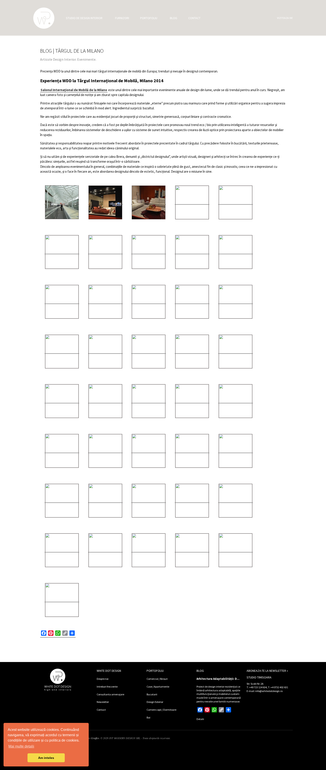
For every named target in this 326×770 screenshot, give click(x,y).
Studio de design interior (84, 18)
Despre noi (102, 678)
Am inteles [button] (46, 758)
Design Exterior (155, 702)
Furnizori (122, 18)
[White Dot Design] (43, 18)
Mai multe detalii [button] (21, 746)
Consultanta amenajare (110, 694)
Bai (148, 717)
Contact (194, 18)
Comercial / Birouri (157, 678)
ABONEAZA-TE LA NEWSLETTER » (267, 671)
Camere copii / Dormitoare (161, 709)
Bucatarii (152, 694)
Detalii (200, 719)
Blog (173, 18)
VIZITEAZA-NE (285, 18)
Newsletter (103, 702)
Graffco (95, 738)
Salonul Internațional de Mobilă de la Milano (74, 90)
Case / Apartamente (158, 686)
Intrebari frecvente (107, 686)
